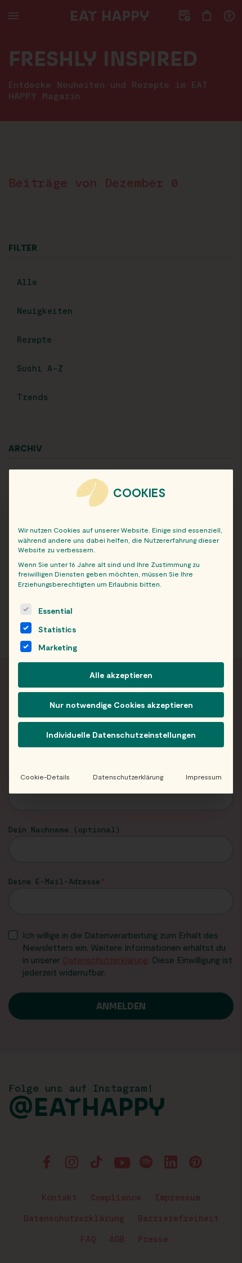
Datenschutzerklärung (128, 777)
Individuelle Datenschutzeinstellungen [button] (121, 734)
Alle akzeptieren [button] (121, 675)
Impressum (204, 777)
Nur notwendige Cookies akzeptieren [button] (121, 705)
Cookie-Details (45, 777)
